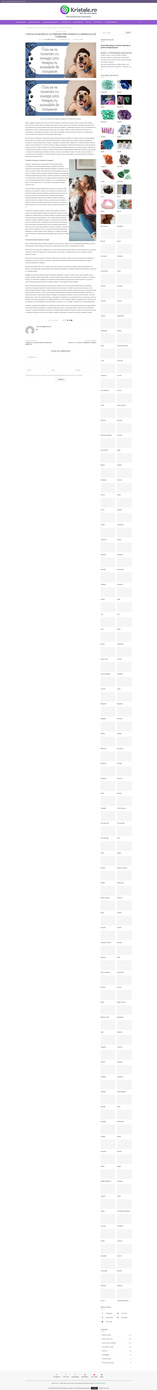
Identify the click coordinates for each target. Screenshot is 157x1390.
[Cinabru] (124, 323)
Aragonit (103, 166)
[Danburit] (108, 413)
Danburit (103, 420)
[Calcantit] (124, 249)
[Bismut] (124, 204)
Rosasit (119, 987)
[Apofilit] (124, 144)
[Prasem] (124, 905)
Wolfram (103, 1285)
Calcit (119, 271)
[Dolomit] (124, 428)
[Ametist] (124, 115)
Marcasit (119, 718)
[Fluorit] (108, 488)
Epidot (103, 465)
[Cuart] (108, 398)
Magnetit (103, 704)
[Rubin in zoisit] (108, 1010)
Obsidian (103, 808)
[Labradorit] (124, 637)
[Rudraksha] (124, 1010)
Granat (119, 539)
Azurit (119, 196)
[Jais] (124, 607)
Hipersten (120, 584)
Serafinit (103, 1077)
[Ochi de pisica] (124, 801)
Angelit (119, 136)
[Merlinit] (124, 726)
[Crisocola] (124, 353)
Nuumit (119, 793)
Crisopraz (104, 375)
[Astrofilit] (124, 159)
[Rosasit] (124, 980)
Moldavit (103, 763)
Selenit (103, 1062)
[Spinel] (124, 1129)
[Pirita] (108, 905)
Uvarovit (119, 1241)
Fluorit (103, 495)
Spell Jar (88, 22)
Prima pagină (29, 27)
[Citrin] (108, 338)
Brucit (119, 241)
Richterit (103, 957)
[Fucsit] (108, 503)
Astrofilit (119, 166)
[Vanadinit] (108, 1249)
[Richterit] (108, 950)
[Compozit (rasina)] (124, 338)
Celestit (103, 301)
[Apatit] (108, 144)
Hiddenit (103, 584)
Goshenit (103, 539)
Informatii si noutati (116, 1347)
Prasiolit (103, 927)
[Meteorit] (108, 741)
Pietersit (119, 898)
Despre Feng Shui (78, 22)
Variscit (119, 1256)
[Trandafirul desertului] (124, 1204)
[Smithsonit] (124, 1114)
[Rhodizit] (124, 935)
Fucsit (102, 509)
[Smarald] (108, 1114)
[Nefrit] (108, 786)
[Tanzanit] (124, 1174)
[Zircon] (108, 1293)
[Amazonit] (108, 115)
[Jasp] (108, 622)
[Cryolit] (124, 383)
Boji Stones (104, 226)
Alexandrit (120, 107)
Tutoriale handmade (111, 22)
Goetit (103, 524)
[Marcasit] (124, 712)
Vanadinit (103, 1256)
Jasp (102, 629)
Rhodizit (119, 942)
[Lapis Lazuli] (108, 652)
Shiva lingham (121, 1091)
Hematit (103, 569)
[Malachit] (108, 712)
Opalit (119, 853)
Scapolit (103, 1047)
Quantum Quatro (106, 942)
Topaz (103, 1211)
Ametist (119, 122)
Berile (102, 211)
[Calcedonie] (108, 264)
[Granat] (124, 532)
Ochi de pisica (121, 808)
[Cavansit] (124, 279)
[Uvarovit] (124, 1234)
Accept (94, 1388)
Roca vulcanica (105, 972)
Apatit (102, 151)
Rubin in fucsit (121, 1002)
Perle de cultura (122, 868)
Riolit (118, 957)
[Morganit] (108, 771)
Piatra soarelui (105, 898)
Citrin (102, 345)
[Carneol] (108, 279)
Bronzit (103, 241)
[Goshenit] (108, 532)
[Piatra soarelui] (108, 891)
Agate (102, 107)
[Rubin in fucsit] (124, 995)
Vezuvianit (104, 1271)
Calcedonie (104, 271)
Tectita (103, 1196)
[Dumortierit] (108, 443)
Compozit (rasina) (122, 345)
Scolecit (119, 1047)
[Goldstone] (124, 517)
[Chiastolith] (124, 309)
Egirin (118, 450)
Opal (102, 853)
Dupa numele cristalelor (50, 22)
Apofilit (119, 151)
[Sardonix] (124, 1025)
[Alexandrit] (124, 100)
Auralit (103, 181)
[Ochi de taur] (124, 816)
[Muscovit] (124, 771)
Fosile (119, 495)
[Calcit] (124, 264)
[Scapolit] (108, 1040)
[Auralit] (108, 174)
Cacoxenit (104, 256)
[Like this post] (64, 320)
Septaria (119, 1062)
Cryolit (119, 390)
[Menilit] (108, 726)
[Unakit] (108, 1234)
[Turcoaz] (108, 1219)
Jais (118, 614)
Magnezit (120, 704)
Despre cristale (66, 22)
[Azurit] (124, 189)
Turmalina (120, 1226)
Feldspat (103, 480)
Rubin (102, 1002)
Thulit (119, 1196)
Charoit (103, 316)
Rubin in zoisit (105, 1017)
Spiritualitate (98, 22)
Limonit (103, 689)
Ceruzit (119, 301)
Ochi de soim (105, 823)
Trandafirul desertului (123, 1211)
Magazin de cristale (34, 22)
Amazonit (104, 122)
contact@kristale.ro (50, 39)
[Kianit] (124, 622)
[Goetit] (108, 517)
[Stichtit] (124, 1144)
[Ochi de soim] (108, 816)
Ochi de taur (121, 823)
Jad (102, 614)
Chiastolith (120, 316)
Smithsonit (120, 1121)
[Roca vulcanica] (108, 965)
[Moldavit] (108, 756)
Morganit (103, 778)
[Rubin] (108, 995)
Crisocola (120, 360)
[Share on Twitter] (67, 320)
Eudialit (119, 465)
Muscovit (120, 778)
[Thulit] (124, 1189)
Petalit (103, 883)
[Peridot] (108, 861)
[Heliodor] (108, 547)
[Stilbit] (108, 1159)
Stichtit (119, 1151)
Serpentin (120, 1077)
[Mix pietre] (124, 741)
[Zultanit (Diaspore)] (124, 1293)
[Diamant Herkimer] (108, 428)
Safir (102, 1032)
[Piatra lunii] (124, 876)
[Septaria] (124, 1055)
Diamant (119, 420)
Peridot (103, 868)
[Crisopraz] (108, 368)
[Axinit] (108, 189)
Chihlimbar (104, 330)
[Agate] (108, 100)
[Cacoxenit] (108, 249)
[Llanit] (124, 682)
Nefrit (102, 793)
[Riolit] (124, 950)
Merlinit (119, 733)
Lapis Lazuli (104, 659)
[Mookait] (124, 756)
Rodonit (103, 987)
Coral (102, 360)
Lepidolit (120, 674)
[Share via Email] (71, 320)
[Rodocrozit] (124, 965)
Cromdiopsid (105, 390)
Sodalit (103, 1136)
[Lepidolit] (124, 667)
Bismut (119, 211)
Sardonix (119, 1032)
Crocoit (119, 375)
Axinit (102, 196)
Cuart (102, 405)
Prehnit (119, 927)
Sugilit (119, 1166)
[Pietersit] (124, 891)
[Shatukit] (108, 1085)
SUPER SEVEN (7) (106, 1181)
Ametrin (103, 136)
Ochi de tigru (105, 838)
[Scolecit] (124, 1040)
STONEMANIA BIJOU (99, 1383)
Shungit (103, 1106)
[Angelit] (124, 130)
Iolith (118, 599)
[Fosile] (124, 488)
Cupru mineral (121, 405)
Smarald (103, 1121)
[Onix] (124, 831)
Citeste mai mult (103, 1388)
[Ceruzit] (124, 294)
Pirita (102, 912)
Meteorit (103, 748)
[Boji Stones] (108, 219)
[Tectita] (108, 1189)
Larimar (119, 659)
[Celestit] (108, 294)
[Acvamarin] (108, 85)
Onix (118, 838)
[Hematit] (108, 562)
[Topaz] (108, 1204)
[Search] (140, 22)
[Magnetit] (108, 697)
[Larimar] (124, 652)
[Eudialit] (124, 458)
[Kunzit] (108, 637)
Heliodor (103, 554)
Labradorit (120, 644)
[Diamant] (124, 413)
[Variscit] (124, 1249)
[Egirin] (124, 443)
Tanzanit (119, 1181)
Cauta (128, 32)
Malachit (103, 718)
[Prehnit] (124, 920)
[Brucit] (124, 234)
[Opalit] (124, 846)
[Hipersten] (124, 577)
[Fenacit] (124, 473)
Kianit (118, 629)
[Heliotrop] (124, 547)
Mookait (119, 763)
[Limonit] (108, 682)
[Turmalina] (124, 1219)
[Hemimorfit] (124, 562)
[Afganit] (124, 85)
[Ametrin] (108, 130)
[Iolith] (124, 592)
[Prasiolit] (108, 920)
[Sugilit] (124, 1159)
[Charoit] (108, 309)
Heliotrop (120, 554)
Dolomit (119, 435)
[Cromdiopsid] (108, 383)
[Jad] (108, 607)
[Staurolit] (108, 1144)
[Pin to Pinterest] (69, 320)
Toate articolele (116, 1358)
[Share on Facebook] (66, 320)
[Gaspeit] (124, 503)
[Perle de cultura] (124, 861)
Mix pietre (120, 748)
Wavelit (119, 1271)
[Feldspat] (108, 473)
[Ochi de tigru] (108, 831)
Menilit (103, 733)
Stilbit (102, 1166)
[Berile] (108, 204)
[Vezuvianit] (108, 1264)
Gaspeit (119, 509)
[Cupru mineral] (124, 398)
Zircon (103, 1300)
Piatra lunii (120, 883)
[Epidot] (108, 458)
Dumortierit (104, 450)
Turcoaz (103, 1226)
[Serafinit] (108, 1070)
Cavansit (119, 286)
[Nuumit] (124, 786)
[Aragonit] (108, 159)
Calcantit (120, 256)
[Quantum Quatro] (108, 935)
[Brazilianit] (124, 219)
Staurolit (103, 1151)
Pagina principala (21, 22)
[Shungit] (108, 1099)
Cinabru (119, 330)
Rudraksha (120, 1017)
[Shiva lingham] (124, 1085)
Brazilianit (120, 226)
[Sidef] (124, 1099)
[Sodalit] (108, 1129)
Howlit (103, 599)
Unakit (103, 1241)
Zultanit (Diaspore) (122, 1300)
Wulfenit (119, 1285)
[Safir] (108, 1025)
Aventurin (120, 181)
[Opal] (108, 846)
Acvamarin (104, 92)
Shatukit (103, 1091)
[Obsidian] (108, 801)
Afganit (119, 92)
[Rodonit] (108, 980)
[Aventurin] (124, 174)
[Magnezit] (124, 697)
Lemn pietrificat (105, 674)
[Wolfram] (108, 1278)
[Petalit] (108, 876)
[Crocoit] (124, 368)
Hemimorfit (120, 569)
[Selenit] (108, 1055)
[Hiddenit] (108, 577)
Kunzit (103, 644)
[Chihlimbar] (108, 323)
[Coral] (108, 353)
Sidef (118, 1106)
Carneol (103, 286)
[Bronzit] (108, 234)
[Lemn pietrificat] (108, 667)
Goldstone (120, 524)
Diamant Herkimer (106, 435)
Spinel (119, 1136)
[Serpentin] (124, 1070)
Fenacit (119, 480)
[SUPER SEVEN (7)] (108, 1174)
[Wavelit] (124, 1264)
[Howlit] (108, 592)
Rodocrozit (120, 972)
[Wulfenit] (124, 1278)
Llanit (118, 689)
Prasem (119, 912)
